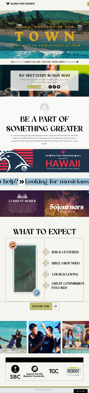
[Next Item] (86, 337)
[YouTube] (58, 87)
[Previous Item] (2, 337)
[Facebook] (54, 87)
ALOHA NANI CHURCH (22, 3)
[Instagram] (50, 87)
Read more (44, 143)
